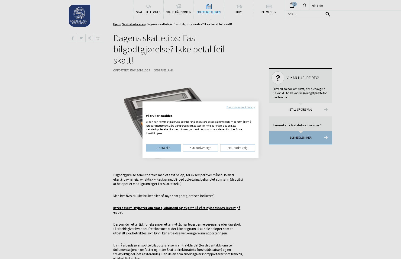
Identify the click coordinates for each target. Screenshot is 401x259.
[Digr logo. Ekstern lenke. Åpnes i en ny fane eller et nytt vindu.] (149, 111)
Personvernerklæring (240, 107)
